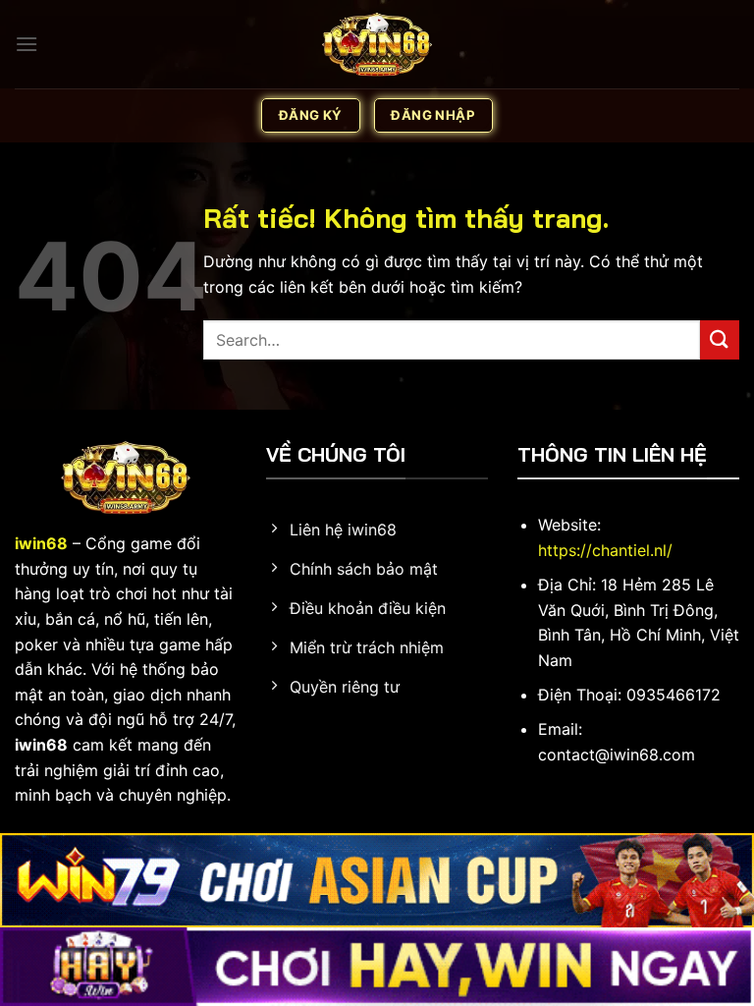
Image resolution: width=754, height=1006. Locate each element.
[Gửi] (719, 339)
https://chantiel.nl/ (605, 550)
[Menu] (26, 44)
